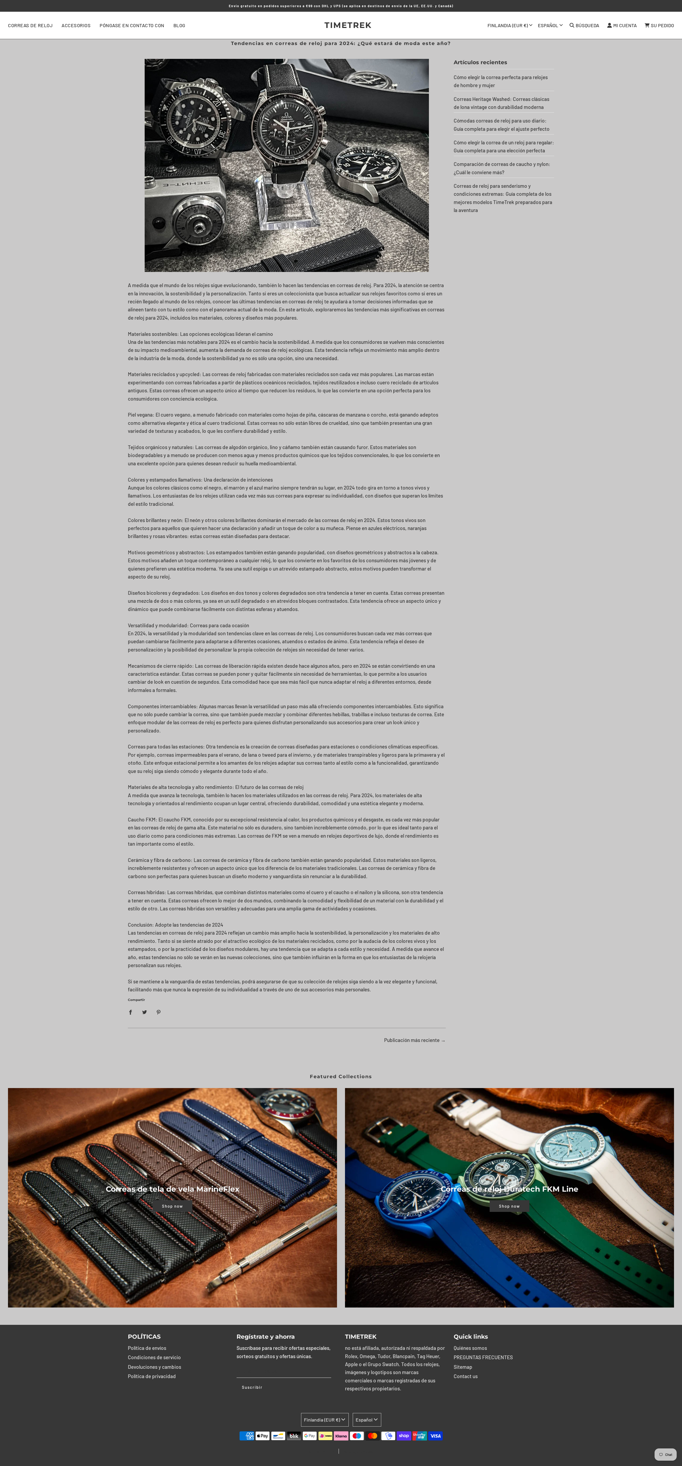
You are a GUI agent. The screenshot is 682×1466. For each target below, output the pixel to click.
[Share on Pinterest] (158, 1012)
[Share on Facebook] (130, 1012)
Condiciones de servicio (154, 1357)
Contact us (466, 1376)
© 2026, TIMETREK (321, 1452)
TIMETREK (341, 25)
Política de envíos (147, 1348)
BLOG (179, 25)
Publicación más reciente (412, 1040)
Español (548, 25)
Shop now (172, 1206)
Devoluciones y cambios (154, 1367)
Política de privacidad (152, 1376)
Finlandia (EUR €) (508, 25)
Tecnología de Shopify (358, 1452)
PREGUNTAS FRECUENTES (483, 1357)
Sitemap (463, 1367)
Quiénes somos (470, 1348)
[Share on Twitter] (144, 1012)
